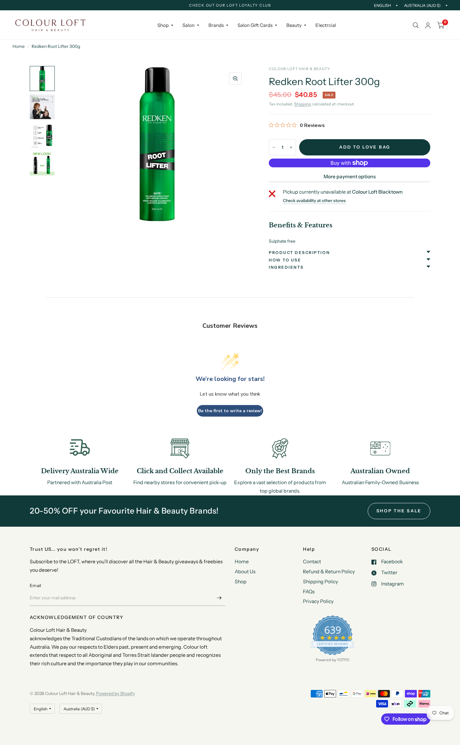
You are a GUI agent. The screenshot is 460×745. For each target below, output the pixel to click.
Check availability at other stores (314, 201)
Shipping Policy (320, 582)
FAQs (308, 592)
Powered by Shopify (115, 693)
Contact (312, 562)
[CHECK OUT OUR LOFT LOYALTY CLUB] (230, 6)
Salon (188, 25)
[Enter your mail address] (219, 598)
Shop (163, 25)
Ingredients (286, 267)
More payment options (350, 177)
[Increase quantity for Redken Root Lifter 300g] (291, 147)
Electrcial (325, 25)
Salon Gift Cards (255, 25)
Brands (216, 25)
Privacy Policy (318, 601)
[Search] (416, 25)
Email (35, 585)
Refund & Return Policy (329, 572)
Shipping (302, 104)
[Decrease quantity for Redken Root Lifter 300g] (274, 147)
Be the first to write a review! (230, 411)
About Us (245, 572)
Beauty (294, 25)
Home (19, 46)
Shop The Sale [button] (399, 510)
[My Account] (428, 25)
